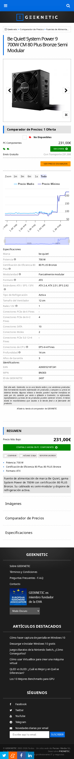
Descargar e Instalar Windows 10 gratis (32, 643)
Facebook (21, 704)
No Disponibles (42, 137)
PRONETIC (64, 751)
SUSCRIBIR (57, 734)
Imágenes (13, 503)
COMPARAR (12, 456)
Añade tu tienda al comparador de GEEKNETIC (37, 408)
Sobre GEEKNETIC (20, 566)
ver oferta (59, 149)
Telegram (20, 722)
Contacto (15, 584)
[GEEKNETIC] (37, 17)
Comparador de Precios (31, 29)
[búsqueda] (68, 5)
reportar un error (48, 456)
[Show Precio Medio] (24, 184)
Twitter (19, 710)
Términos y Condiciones (23, 572)
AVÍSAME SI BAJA (29, 456)
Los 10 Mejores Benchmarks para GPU (32, 679)
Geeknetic (12, 29)
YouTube (20, 716)
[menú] (5, 5)
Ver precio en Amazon (55, 164)
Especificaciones (18, 532)
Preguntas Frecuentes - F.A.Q (26, 578)
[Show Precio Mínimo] (49, 184)
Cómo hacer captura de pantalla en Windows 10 (37, 637)
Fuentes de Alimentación (58, 29)
